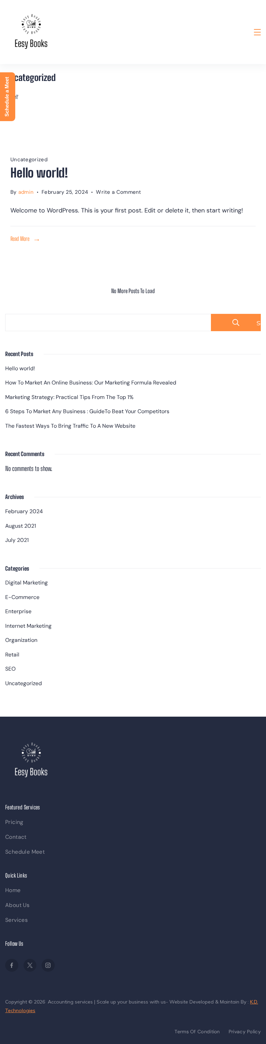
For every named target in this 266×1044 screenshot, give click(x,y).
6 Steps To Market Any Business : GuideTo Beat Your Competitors (87, 411)
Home (13, 890)
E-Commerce (22, 597)
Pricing (14, 822)
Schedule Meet (25, 851)
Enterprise (18, 611)
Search (259, 323)
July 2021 (17, 540)
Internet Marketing (28, 625)
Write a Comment (118, 193)
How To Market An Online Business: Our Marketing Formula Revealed (90, 382)
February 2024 (24, 511)
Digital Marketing (26, 582)
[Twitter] (30, 965)
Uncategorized (28, 159)
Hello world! (39, 172)
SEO (10, 668)
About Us (17, 905)
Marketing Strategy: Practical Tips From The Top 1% (69, 397)
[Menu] (257, 32)
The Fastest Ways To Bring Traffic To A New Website (70, 425)
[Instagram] (48, 965)
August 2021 (20, 525)
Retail (12, 654)
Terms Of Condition (197, 1031)
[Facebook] (11, 965)
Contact (16, 837)
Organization (21, 640)
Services (16, 920)
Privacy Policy (245, 1031)
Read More (19, 238)
